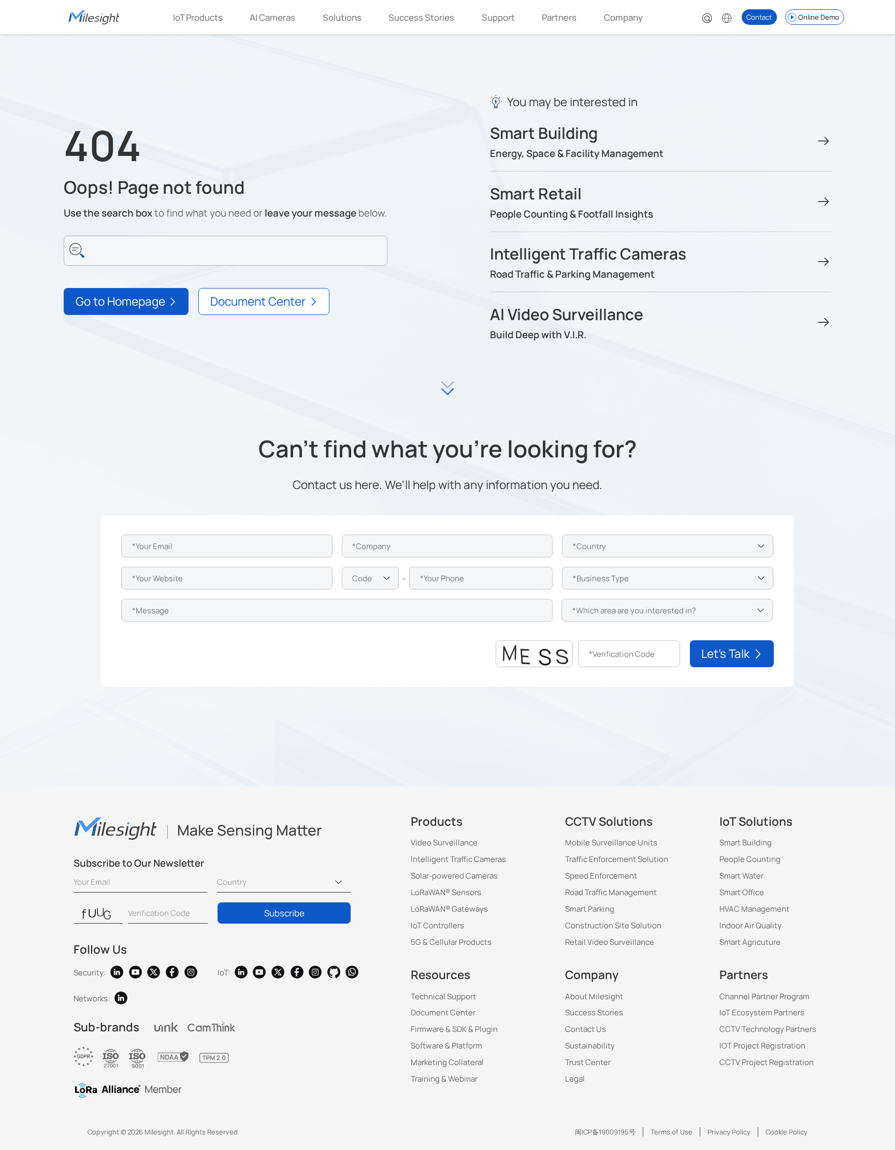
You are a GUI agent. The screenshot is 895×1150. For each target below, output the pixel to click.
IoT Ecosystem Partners (761, 1012)
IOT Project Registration (762, 1045)
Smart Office (741, 892)
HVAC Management (754, 908)
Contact (759, 17)
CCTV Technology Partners (767, 1029)
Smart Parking (589, 908)
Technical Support (443, 996)
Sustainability (590, 1045)
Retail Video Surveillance (609, 942)
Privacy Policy (729, 1132)
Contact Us (585, 1029)
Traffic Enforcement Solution (616, 859)
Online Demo (818, 17)
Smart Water (741, 875)
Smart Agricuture (750, 942)
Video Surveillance (444, 842)
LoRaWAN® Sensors (446, 892)
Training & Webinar (444, 1078)
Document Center (443, 1012)
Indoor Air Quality (750, 925)
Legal (575, 1078)
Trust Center (588, 1062)
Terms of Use (671, 1132)
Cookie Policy (786, 1132)
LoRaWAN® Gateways (449, 908)
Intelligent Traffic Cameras (458, 859)
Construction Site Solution (613, 925)
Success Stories (421, 17)
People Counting (750, 859)
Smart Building (745, 842)
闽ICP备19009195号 (605, 1132)
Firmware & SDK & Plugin (454, 1029)
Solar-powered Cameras (454, 875)
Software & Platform (446, 1045)
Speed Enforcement (601, 875)
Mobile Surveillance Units (611, 842)
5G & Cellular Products (451, 942)
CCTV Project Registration (766, 1062)
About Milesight (594, 996)
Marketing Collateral (447, 1062)
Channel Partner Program (764, 996)
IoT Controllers (437, 925)
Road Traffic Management (611, 892)
